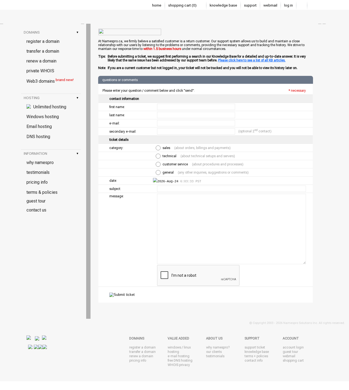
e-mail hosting (178, 356)
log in (288, 5)
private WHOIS (40, 70)
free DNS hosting (180, 360)
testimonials (38, 172)
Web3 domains (50, 81)
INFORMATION (51, 153)
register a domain (42, 41)
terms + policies (256, 356)
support (250, 5)
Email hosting (39, 126)
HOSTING (51, 98)
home (156, 5)
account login (293, 347)
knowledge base (223, 5)
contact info (254, 360)
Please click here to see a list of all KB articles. (251, 60)
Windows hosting (42, 116)
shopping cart (293, 360)
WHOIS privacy (179, 365)
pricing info (37, 182)
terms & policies (42, 192)
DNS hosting (38, 136)
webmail (270, 5)
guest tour (36, 201)
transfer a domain (42, 51)
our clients (214, 352)
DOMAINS (51, 32)
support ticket (255, 347)
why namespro (40, 162)
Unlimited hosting (48, 106)
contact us (36, 210)
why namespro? (218, 347)
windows (174, 347)
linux (187, 347)
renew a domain (41, 61)
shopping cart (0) (182, 5)
